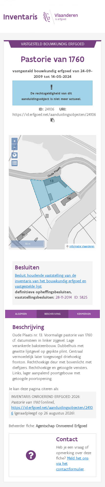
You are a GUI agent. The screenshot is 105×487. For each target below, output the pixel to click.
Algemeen (21, 313)
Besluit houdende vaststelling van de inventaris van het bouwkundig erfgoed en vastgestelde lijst (50, 281)
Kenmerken (84, 313)
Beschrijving (52, 313)
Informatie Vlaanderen (81, 246)
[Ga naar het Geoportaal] (14, 155)
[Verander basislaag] (14, 163)
